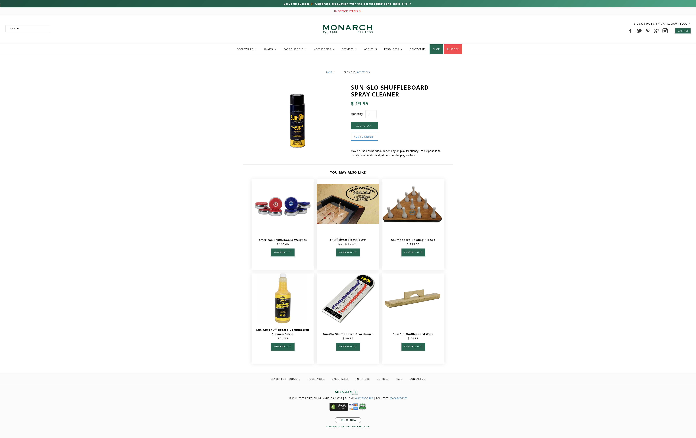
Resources (393, 49)
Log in (686, 23)
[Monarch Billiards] (348, 20)
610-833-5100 (642, 23)
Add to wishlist (364, 136)
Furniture (363, 378)
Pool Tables (247, 49)
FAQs (399, 378)
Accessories (324, 49)
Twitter (639, 31)
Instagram (665, 31)
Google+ (656, 31)
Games (270, 49)
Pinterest (648, 31)
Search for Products (286, 378)
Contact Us (418, 49)
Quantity (357, 114)
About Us (370, 49)
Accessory (363, 72)
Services (349, 49)
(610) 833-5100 (364, 398)
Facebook (630, 31)
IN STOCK (453, 49)
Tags (330, 72)
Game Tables (340, 378)
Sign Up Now (348, 420)
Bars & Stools (295, 49)
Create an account (666, 23)
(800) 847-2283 (399, 398)
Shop (436, 49)
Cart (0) (683, 30)
